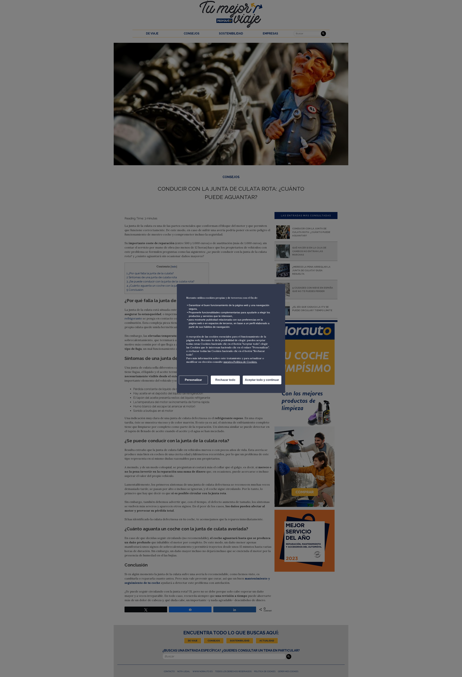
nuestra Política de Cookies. (240, 362)
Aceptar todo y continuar (262, 379)
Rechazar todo (225, 379)
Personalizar (193, 379)
